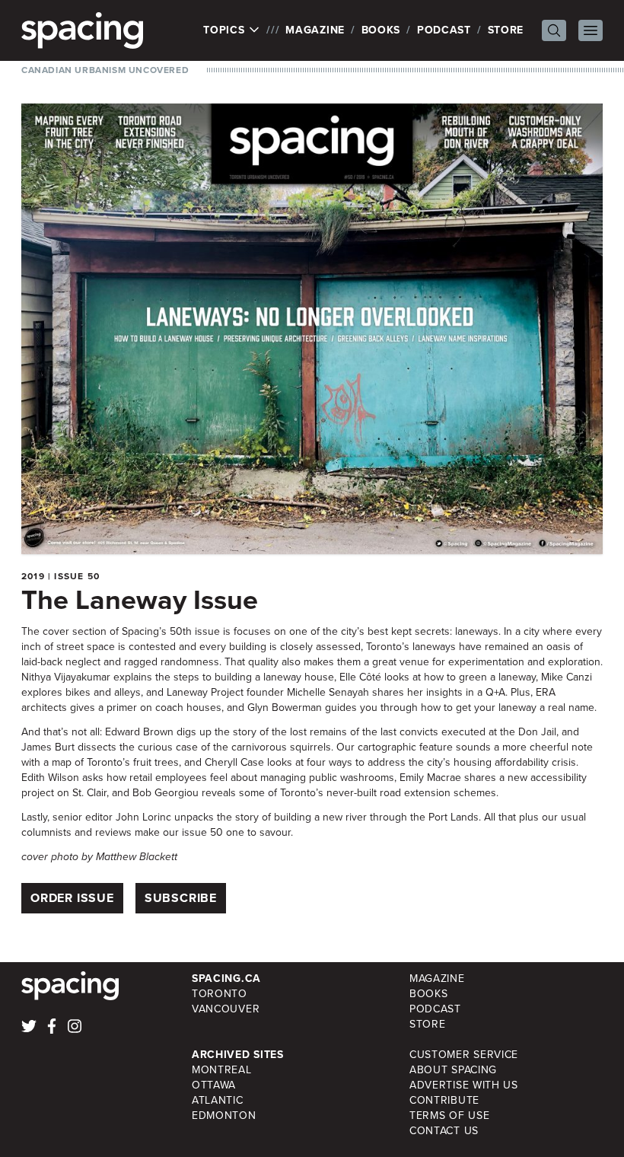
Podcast (444, 30)
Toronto (219, 994)
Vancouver (225, 1009)
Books (381, 30)
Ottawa (214, 1085)
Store (506, 30)
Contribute (444, 1100)
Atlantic (218, 1100)
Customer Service (463, 1055)
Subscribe (181, 898)
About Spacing (453, 1070)
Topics (225, 30)
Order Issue (72, 898)
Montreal (222, 1070)
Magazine (315, 30)
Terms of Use (449, 1116)
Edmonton (224, 1116)
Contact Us (444, 1131)
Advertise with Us (463, 1085)
